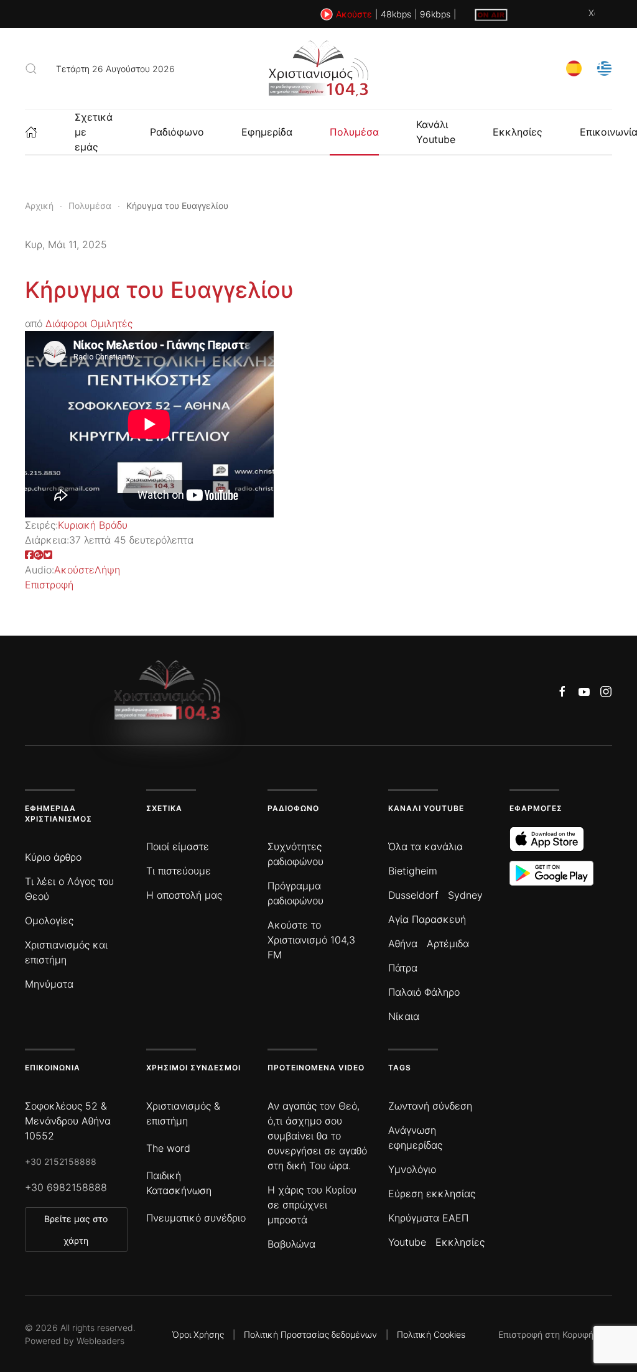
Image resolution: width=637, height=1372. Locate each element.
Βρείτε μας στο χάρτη (76, 1229)
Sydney (465, 895)
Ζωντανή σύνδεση (430, 1106)
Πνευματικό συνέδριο (196, 1218)
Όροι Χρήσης (198, 1334)
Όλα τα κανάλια (425, 846)
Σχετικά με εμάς (94, 132)
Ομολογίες (49, 920)
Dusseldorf (413, 895)
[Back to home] (318, 68)
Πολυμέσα (354, 132)
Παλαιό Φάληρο (424, 992)
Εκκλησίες (517, 132)
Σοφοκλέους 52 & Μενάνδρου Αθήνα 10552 (68, 1121)
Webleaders (100, 1340)
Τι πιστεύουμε (178, 870)
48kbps (396, 14)
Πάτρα (402, 968)
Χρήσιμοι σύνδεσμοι (193, 1067)
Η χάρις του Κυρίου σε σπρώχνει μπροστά (311, 1205)
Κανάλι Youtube (435, 132)
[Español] (574, 67)
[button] (31, 68)
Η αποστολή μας (184, 895)
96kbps (435, 14)
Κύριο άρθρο (53, 857)
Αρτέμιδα (448, 943)
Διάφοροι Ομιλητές (89, 323)
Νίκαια (403, 1016)
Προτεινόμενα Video (316, 1067)
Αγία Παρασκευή (427, 919)
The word (168, 1148)
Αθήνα (402, 943)
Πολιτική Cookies (431, 1334)
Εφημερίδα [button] (266, 132)
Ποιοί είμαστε (177, 846)
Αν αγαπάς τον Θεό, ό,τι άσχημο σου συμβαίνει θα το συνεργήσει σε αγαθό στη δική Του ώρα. (317, 1136)
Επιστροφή (49, 584)
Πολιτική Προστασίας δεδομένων (310, 1334)
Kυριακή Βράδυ (93, 525)
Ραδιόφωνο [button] (177, 132)
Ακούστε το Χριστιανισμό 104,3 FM (311, 940)
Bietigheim (412, 870)
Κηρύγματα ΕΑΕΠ (428, 1218)
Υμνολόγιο (412, 1169)
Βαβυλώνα (291, 1244)
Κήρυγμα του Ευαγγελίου (159, 290)
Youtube (407, 1242)
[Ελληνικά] (604, 67)
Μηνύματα (49, 984)
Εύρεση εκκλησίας (431, 1193)
